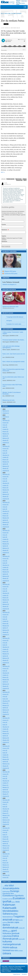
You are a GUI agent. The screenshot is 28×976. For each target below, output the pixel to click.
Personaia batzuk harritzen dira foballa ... (14, 340)
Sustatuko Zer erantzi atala (13, 324)
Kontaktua (24, 974)
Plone (3, 971)
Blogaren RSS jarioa (10, 271)
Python (9, 971)
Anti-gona (9, 320)
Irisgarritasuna (16, 974)
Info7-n (3, 172)
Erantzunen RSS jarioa (11, 273)
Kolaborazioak (10, 179)
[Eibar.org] (8, 2)
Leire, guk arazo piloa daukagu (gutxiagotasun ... (11, 346)
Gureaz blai (19, 180)
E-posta (4, 224)
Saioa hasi (24, 1)
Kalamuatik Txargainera (11, 13)
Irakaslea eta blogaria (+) (9, 284)
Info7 (25, 180)
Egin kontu (18, 179)
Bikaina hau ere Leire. (9, 400)
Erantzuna (4, 229)
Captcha (4, 236)
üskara (24, 179)
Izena (3, 219)
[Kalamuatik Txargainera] (12, 260)
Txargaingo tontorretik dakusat (14, 317)
